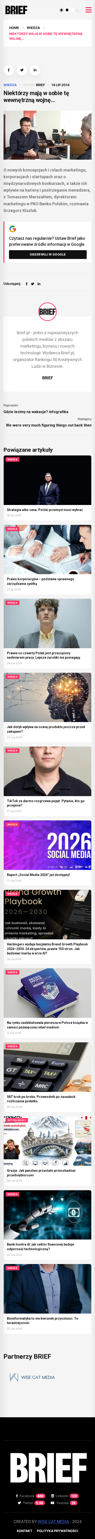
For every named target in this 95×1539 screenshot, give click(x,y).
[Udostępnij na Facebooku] (8, 70)
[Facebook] (26, 283)
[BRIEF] (47, 311)
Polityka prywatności (57, 1531)
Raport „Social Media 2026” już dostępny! (38, 875)
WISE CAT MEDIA (53, 1521)
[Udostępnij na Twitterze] (22, 70)
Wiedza (33, 28)
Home (14, 28)
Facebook (32, 1496)
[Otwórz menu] (89, 10)
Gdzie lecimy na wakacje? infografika (35, 412)
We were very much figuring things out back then (49, 425)
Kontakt (24, 1531)
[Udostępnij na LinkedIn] (35, 70)
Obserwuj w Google (48, 254)
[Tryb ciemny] (78, 10)
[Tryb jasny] (61, 10)
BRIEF (40, 85)
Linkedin (66, 1496)
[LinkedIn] (39, 283)
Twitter (33, 1503)
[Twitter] (32, 283)
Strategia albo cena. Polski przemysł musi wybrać (45, 510)
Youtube (66, 1503)
